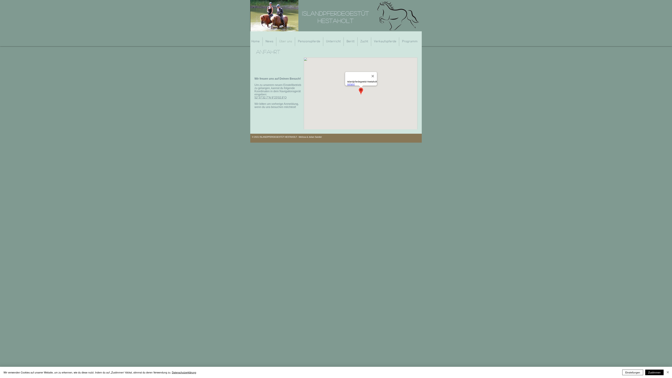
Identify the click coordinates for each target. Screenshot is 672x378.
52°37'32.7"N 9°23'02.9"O (270, 97)
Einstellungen (632, 372)
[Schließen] (668, 372)
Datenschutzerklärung (184, 372)
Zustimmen (654, 372)
